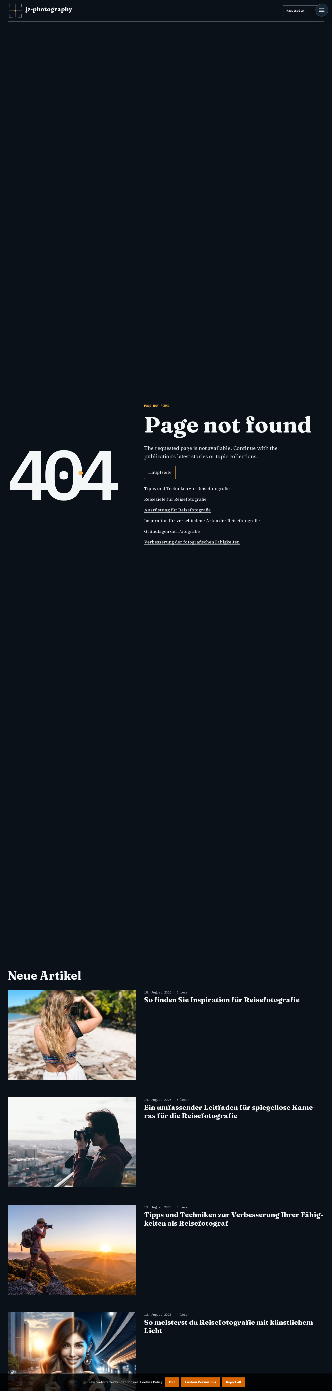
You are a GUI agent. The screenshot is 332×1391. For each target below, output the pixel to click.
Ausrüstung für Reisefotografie (177, 510)
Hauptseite (295, 10)
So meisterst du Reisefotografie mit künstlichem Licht (228, 1326)
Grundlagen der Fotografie (172, 531)
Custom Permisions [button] (200, 1382)
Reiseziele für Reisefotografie (175, 499)
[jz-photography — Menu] (321, 10)
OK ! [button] (172, 1382)
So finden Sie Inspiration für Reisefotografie (222, 999)
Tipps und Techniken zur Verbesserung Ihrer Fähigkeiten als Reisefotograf (233, 1218)
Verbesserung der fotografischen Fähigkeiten (192, 542)
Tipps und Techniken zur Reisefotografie (187, 489)
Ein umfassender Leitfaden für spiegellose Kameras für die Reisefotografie (230, 1111)
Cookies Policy (151, 1382)
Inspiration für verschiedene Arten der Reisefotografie (202, 521)
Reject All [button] (233, 1382)
